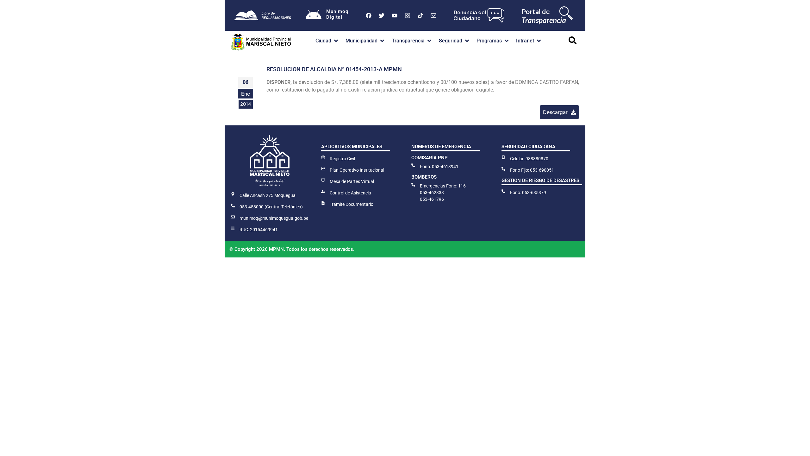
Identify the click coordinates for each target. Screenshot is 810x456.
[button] (327, 41)
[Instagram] (407, 15)
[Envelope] (433, 15)
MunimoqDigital (337, 14)
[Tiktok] (420, 15)
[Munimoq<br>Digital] (313, 15)
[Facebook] (368, 15)
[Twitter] (381, 15)
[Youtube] (394, 15)
